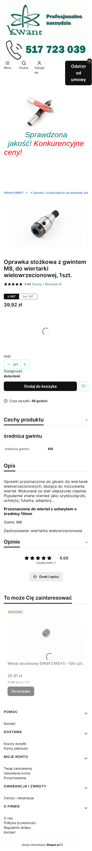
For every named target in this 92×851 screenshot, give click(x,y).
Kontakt (10, 724)
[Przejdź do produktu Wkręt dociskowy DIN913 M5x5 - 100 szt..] (46, 633)
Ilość (7, 356)
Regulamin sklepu (17, 827)
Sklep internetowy (41, 845)
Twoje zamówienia (18, 768)
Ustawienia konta (17, 773)
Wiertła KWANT (14, 192)
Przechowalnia (15, 778)
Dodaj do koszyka (40, 386)
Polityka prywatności (20, 823)
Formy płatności (16, 748)
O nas (8, 818)
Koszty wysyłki (15, 744)
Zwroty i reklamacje (19, 798)
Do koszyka (21, 691)
